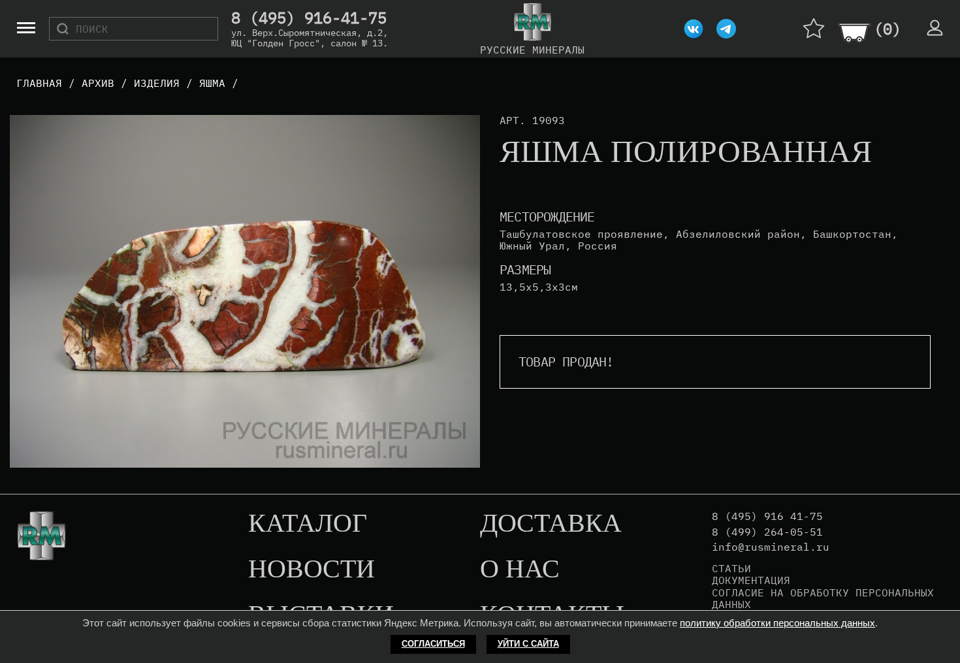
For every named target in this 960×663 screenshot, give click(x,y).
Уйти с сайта (528, 644)
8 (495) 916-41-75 (309, 18)
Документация (751, 580)
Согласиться (433, 644)
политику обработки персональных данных (777, 622)
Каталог (307, 524)
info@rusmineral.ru (770, 547)
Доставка (551, 524)
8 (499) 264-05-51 (767, 532)
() (887, 28)
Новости (311, 569)
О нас (520, 569)
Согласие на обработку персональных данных (823, 599)
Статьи (731, 568)
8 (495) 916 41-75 (767, 516)
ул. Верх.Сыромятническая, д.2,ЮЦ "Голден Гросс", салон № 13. (309, 37)
